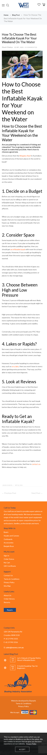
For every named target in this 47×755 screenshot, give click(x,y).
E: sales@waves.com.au (14, 647)
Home (6, 15)
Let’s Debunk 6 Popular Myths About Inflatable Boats (29, 659)
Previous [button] (5, 660)
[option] (26, 659)
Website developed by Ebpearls (23, 701)
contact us (36, 464)
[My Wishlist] (39, 5)
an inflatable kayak (18, 249)
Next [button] (5, 668)
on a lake (15, 366)
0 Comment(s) (31, 47)
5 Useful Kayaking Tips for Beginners (27, 667)
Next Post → (37, 493)
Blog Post (16, 15)
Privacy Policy (23, 706)
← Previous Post (9, 493)
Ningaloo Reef (25, 156)
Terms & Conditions (23, 703)
